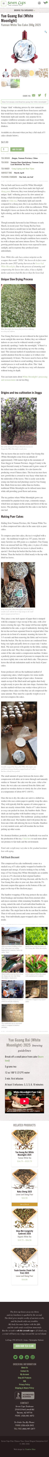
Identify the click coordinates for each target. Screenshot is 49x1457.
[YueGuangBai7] (13, 964)
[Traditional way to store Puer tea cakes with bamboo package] (13, 1013)
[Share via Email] (34, 95)
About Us (24, 1368)
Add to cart (17, 150)
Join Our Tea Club (25, 1346)
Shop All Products (24, 1378)
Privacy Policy (24, 1385)
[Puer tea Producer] (36, 989)
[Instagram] (33, 1357)
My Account (24, 1375)
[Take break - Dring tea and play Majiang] (13, 989)
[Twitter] (15, 1357)
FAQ (24, 1381)
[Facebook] (21, 1357)
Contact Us (25, 1371)
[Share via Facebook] (45, 95)
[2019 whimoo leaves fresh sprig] (36, 964)
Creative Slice (30, 1449)
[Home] (16, 4)
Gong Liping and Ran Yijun (23, 168)
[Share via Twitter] (40, 95)
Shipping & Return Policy (24, 1388)
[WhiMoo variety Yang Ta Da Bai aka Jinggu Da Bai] (36, 936)
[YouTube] (27, 1357)
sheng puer (5, 191)
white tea (13, 200)
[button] (45, 31)
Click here (26, 838)
